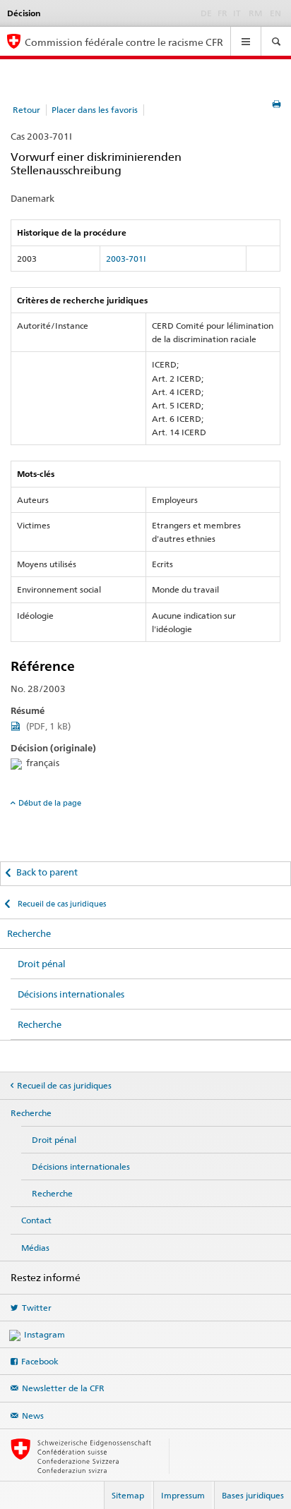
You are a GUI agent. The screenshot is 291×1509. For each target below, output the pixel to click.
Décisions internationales (71, 994)
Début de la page (49, 803)
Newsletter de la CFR (63, 1388)
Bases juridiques (253, 1495)
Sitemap (128, 1495)
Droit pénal (42, 963)
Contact (36, 1220)
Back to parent (47, 872)
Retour (26, 109)
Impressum (183, 1495)
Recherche (29, 933)
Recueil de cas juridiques (61, 904)
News (33, 1415)
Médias (35, 1247)
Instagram (44, 1334)
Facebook (40, 1361)
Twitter (37, 1307)
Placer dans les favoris (95, 109)
